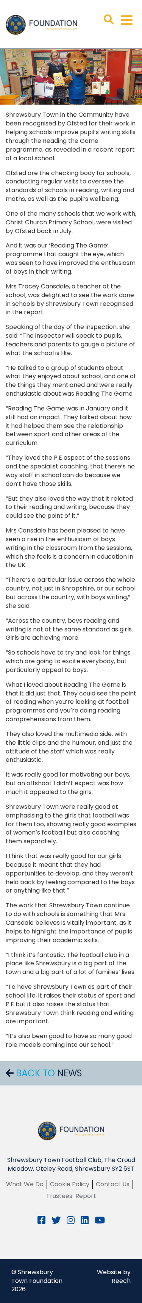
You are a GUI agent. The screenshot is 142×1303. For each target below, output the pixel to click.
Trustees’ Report (71, 1196)
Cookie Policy (69, 1184)
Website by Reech (114, 1276)
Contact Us (113, 1184)
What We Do (25, 1184)
